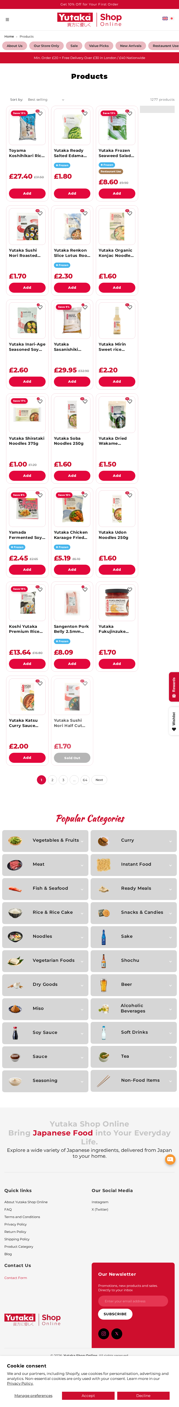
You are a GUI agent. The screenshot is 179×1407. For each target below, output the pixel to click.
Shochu (130, 960)
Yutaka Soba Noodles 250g (69, 441)
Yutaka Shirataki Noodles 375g (26, 441)
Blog (8, 1254)
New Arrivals (130, 46)
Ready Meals (136, 888)
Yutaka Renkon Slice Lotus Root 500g (71, 253)
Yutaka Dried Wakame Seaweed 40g (113, 441)
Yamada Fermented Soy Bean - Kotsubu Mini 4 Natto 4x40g (25, 535)
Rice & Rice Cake (53, 912)
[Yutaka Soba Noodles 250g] (72, 414)
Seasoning (45, 1080)
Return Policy (15, 1232)
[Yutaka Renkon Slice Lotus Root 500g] (72, 226)
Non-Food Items (140, 1080)
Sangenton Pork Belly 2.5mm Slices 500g (71, 629)
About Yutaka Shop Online (26, 1202)
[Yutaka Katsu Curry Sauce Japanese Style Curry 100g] (27, 697)
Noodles (42, 936)
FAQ (8, 1209)
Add (27, 193)
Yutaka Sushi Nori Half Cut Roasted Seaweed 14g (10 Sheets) (71, 723)
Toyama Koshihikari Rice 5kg (26, 153)
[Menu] (7, 19)
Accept (88, 1395)
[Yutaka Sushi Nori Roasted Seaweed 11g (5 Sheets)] (27, 226)
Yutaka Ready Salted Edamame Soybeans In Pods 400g (72, 153)
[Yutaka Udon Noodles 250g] (117, 509)
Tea (125, 1056)
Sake (127, 936)
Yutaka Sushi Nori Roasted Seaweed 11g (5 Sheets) (25, 253)
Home (9, 36)
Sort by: (16, 99)
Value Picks (99, 46)
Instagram (100, 1202)
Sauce (40, 1056)
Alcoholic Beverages (133, 1008)
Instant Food (136, 864)
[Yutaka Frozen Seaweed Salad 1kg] (117, 127)
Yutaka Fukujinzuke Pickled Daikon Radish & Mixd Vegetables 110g (116, 629)
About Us (14, 46)
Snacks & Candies (142, 912)
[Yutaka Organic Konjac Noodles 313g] (117, 226)
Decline (143, 1395)
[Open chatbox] (170, 1159)
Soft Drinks (134, 1032)
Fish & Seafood (50, 888)
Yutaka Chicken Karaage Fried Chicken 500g (71, 535)
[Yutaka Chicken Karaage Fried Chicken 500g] (72, 509)
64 (85, 780)
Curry (127, 840)
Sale (74, 46)
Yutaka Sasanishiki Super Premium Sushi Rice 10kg (71, 347)
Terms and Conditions (22, 1217)
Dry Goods (45, 984)
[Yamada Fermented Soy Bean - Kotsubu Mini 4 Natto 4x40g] (27, 509)
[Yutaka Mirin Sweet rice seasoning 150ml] (117, 321)
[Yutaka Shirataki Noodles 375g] (27, 414)
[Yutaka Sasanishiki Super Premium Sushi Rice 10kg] (72, 321)
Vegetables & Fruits (56, 840)
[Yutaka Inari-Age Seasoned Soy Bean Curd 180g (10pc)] (27, 321)
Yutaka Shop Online (80, 1355)
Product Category (18, 1246)
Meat (39, 864)
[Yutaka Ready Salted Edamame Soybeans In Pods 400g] (72, 127)
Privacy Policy (15, 1224)
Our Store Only (46, 46)
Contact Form (15, 1278)
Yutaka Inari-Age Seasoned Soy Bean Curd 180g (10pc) (27, 347)
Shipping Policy (16, 1239)
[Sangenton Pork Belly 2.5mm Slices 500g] (72, 603)
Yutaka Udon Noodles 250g (114, 535)
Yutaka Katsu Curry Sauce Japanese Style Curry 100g (25, 723)
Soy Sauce (45, 1032)
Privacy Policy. (20, 1383)
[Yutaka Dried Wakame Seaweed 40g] (117, 414)
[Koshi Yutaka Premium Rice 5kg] (27, 603)
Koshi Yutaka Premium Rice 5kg (24, 629)
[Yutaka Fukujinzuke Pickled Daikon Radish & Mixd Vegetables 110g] (117, 603)
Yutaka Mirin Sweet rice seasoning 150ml (117, 347)
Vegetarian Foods (53, 960)
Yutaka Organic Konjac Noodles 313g (116, 253)
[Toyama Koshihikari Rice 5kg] (27, 127)
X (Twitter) (100, 1209)
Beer (126, 984)
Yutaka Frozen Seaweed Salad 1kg (115, 153)
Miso (38, 1008)
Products (27, 36)
